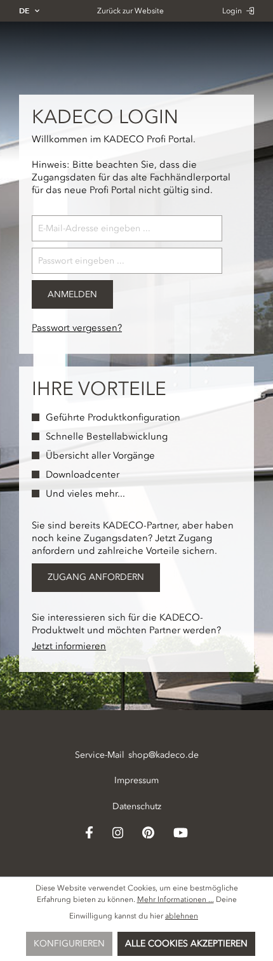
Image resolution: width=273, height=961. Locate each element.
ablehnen (181, 915)
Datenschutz (136, 806)
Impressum (136, 780)
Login (233, 10)
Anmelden (72, 294)
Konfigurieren (69, 943)
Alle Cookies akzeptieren (186, 943)
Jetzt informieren (69, 646)
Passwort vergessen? (77, 327)
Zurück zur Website (130, 10)
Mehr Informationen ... (175, 899)
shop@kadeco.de (163, 754)
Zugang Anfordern (96, 577)
